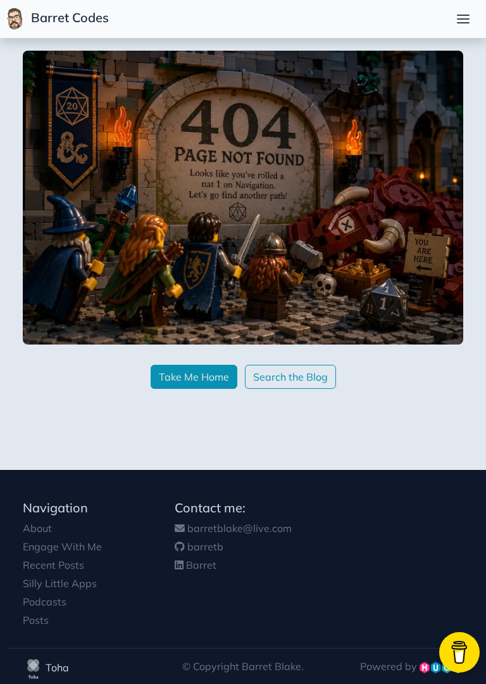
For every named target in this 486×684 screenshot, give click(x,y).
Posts (36, 620)
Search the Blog (290, 376)
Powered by (390, 666)
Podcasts (44, 601)
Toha (56, 667)
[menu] (463, 19)
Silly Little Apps (60, 583)
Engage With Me (62, 546)
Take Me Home (194, 376)
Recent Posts (53, 565)
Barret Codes (68, 17)
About (37, 528)
